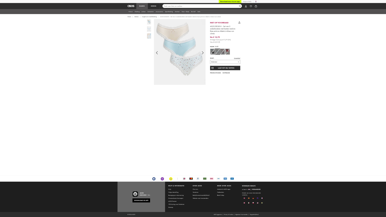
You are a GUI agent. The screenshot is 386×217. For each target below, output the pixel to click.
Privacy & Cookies (228, 214)
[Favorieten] (250, 6)
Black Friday (220, 195)
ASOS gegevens (218, 214)
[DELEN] (239, 22)
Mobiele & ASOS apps (223, 189)
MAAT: (212, 58)
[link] (217, 51)
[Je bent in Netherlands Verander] (255, 1)
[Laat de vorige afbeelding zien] (159, 53)
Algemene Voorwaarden (241, 214)
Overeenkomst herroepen (175, 198)
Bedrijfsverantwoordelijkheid (201, 195)
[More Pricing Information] (219, 42)
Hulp (169, 189)
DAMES (142, 6)
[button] (225, 68)
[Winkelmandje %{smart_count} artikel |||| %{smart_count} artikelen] (255, 6)
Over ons (195, 189)
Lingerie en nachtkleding (149, 16)
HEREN (153, 6)
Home (129, 16)
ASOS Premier (172, 201)
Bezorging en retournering (176, 195)
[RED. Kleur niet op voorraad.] (227, 51)
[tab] (131, 11)
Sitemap (170, 207)
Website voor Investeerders (200, 198)
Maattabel (237, 58)
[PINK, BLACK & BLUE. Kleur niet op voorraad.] (212, 51)
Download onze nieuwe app (230, 1)
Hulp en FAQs (247, 1)
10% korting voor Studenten (176, 204)
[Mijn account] (245, 6)
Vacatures (195, 192)
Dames (136, 16)
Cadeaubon (220, 192)
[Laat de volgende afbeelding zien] (200, 53)
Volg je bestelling (173, 192)
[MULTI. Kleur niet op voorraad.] (222, 51)
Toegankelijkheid (254, 214)
